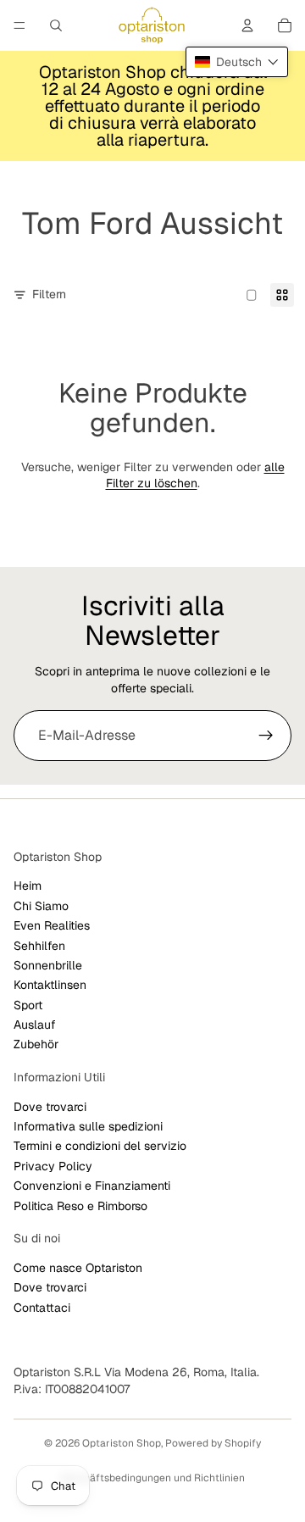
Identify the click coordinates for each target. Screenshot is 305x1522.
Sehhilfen (39, 945)
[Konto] (247, 25)
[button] (236, 61)
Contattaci (42, 1307)
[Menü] (19, 25)
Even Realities (52, 925)
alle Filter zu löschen (195, 475)
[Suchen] (56, 25)
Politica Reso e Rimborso (80, 1206)
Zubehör (36, 1045)
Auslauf (35, 1024)
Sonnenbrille (48, 965)
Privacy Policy (53, 1166)
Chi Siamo (41, 906)
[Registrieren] (266, 735)
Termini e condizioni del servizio (100, 1146)
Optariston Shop (121, 1443)
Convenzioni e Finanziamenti (92, 1186)
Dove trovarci (50, 1106)
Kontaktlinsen (50, 985)
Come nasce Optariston (78, 1267)
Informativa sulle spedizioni (88, 1126)
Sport (28, 1005)
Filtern (49, 294)
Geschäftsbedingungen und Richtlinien (152, 1478)
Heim (28, 886)
